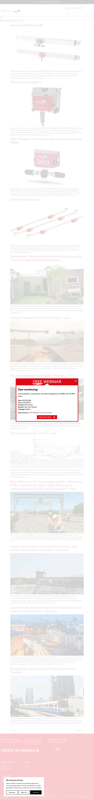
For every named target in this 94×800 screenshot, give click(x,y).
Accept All (36, 792)
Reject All (24, 792)
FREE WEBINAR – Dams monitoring (40, 412)
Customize (12, 792)
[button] (75, 381)
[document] (47, 400)
